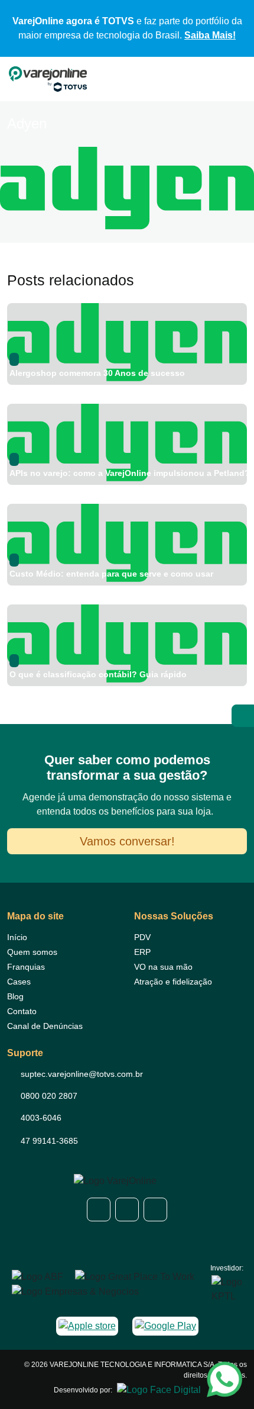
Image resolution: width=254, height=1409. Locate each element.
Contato (22, 1011)
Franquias (26, 966)
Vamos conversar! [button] (127, 841)
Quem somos (32, 952)
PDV (142, 937)
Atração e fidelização (173, 981)
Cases (19, 981)
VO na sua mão (163, 966)
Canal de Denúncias (45, 1026)
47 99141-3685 (49, 1141)
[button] (98, 1209)
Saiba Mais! (210, 35)
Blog (15, 996)
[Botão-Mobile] (240, 79)
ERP (142, 952)
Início (17, 937)
